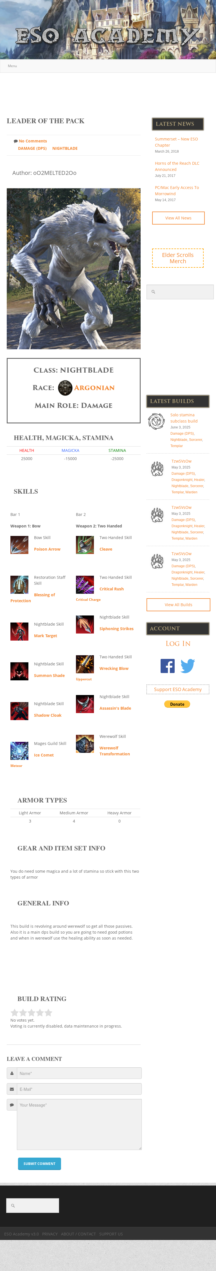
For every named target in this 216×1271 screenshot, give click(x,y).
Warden (191, 492)
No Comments (33, 141)
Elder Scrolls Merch (178, 258)
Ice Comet (44, 755)
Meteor (16, 765)
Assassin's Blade (115, 708)
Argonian (94, 387)
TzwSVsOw (182, 461)
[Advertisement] (109, 91)
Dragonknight (182, 480)
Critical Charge (88, 599)
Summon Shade (49, 675)
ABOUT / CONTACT (78, 1234)
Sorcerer (195, 440)
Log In (178, 643)
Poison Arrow (47, 549)
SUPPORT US (111, 1234)
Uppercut (84, 679)
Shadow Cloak (48, 715)
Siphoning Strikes (117, 628)
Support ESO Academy (178, 689)
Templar (176, 446)
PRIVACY (50, 1234)
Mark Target (45, 635)
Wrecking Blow (114, 668)
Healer (199, 480)
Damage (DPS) (32, 148)
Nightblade (65, 148)
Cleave (106, 549)
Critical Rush (112, 588)
